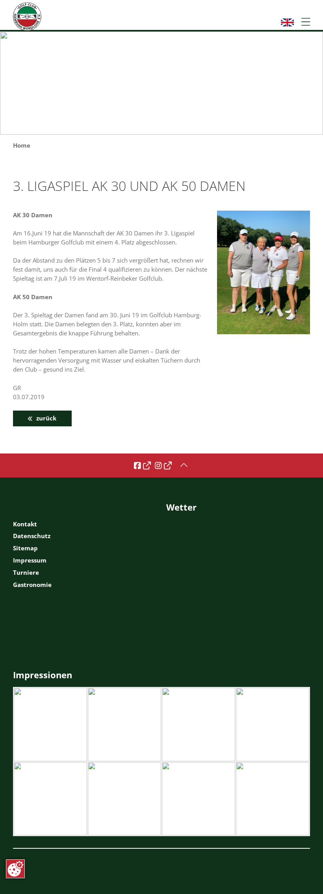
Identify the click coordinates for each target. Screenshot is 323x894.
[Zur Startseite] (27, 16)
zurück (45, 418)
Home (21, 145)
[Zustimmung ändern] (15, 868)
